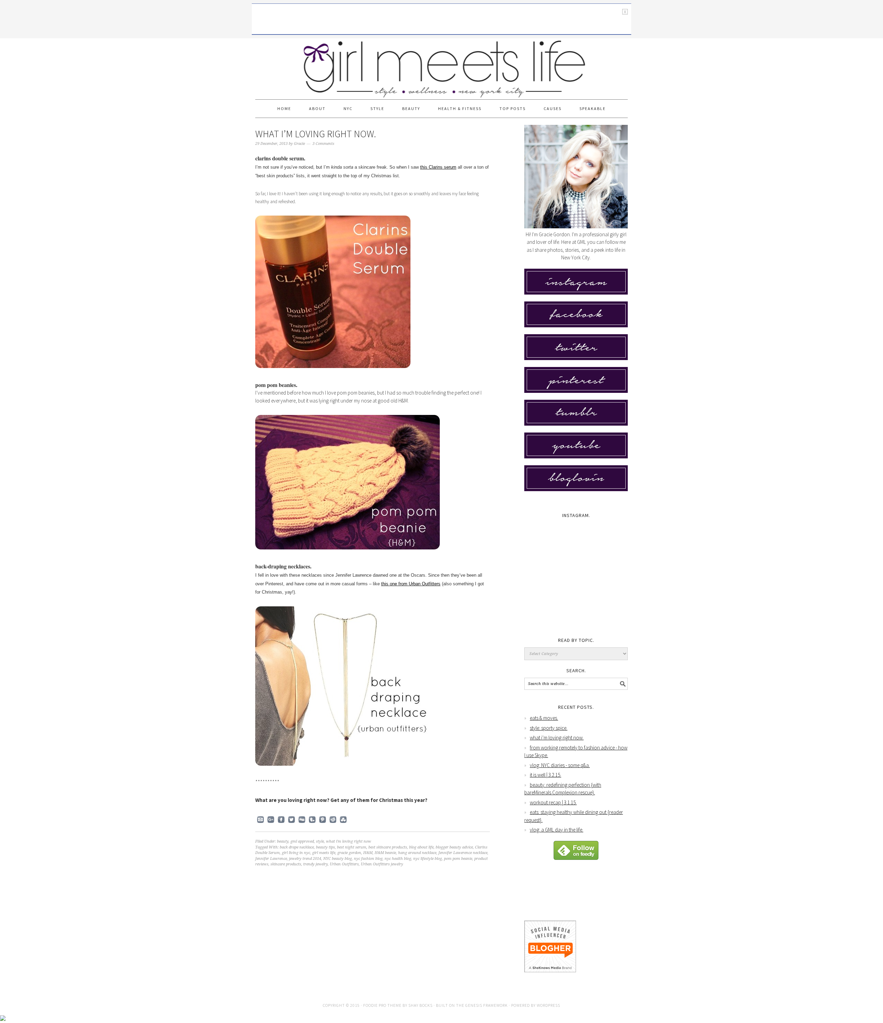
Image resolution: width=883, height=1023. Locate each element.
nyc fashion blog (368, 858)
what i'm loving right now (348, 841)
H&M (368, 853)
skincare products (285, 864)
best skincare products (387, 847)
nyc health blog (398, 858)
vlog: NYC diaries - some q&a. (560, 765)
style (377, 108)
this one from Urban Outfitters (410, 583)
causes (553, 108)
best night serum (351, 847)
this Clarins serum (438, 167)
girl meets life (323, 853)
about (317, 108)
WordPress (548, 1005)
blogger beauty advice (454, 847)
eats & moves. (544, 718)
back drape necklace (297, 847)
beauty (411, 108)
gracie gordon (349, 853)
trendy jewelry (315, 864)
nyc (348, 108)
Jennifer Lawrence (271, 858)
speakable (592, 108)
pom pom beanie (458, 858)
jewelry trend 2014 (305, 858)
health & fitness (460, 108)
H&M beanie (385, 853)
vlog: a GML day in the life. (556, 829)
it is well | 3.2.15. (545, 775)
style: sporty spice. (548, 728)
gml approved (302, 841)
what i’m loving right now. (315, 134)
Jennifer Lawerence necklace (462, 853)
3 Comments (323, 143)
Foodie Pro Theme (382, 1005)
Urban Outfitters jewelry (382, 864)
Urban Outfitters (344, 864)
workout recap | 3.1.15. (553, 802)
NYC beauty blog (337, 858)
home (284, 108)
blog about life (421, 847)
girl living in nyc (296, 853)
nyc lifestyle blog (427, 858)
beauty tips (325, 847)
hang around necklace (417, 853)
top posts (512, 108)
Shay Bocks (420, 1005)
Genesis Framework (486, 1005)
